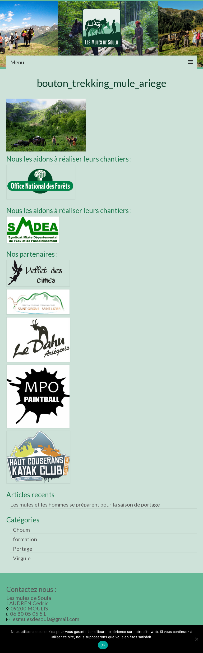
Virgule (22, 558)
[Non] (196, 639)
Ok (102, 645)
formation (25, 539)
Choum (21, 529)
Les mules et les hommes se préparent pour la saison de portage (85, 504)
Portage (22, 548)
